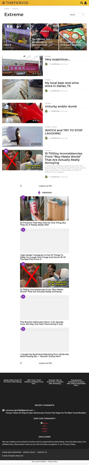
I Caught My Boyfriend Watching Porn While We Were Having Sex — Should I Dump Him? (44, 355)
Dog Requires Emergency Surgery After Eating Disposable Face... (76, 382)
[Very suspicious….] (22, 66)
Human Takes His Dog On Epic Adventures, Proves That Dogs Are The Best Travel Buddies (46, 413)
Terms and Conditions (11, 452)
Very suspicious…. (57, 59)
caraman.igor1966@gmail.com (19, 410)
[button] (3, 3)
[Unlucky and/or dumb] (22, 113)
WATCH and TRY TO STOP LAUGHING (63, 132)
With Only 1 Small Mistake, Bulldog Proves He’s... (33, 382)
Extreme (48, 56)
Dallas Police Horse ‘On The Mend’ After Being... (12, 381)
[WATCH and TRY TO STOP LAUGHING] (22, 136)
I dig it (7, 44)
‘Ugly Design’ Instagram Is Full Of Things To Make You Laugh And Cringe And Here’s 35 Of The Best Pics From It (43, 257)
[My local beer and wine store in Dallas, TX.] (22, 89)
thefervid (17, 3)
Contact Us (42, 452)
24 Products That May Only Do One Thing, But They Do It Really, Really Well (43, 224)
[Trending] (6, 151)
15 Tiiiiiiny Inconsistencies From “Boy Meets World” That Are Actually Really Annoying (63, 158)
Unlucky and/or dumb (61, 106)
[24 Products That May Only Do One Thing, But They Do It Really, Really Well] (44, 208)
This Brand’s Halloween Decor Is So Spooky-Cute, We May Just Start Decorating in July (42, 323)
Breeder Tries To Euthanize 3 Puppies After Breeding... (55, 382)
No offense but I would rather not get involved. (42, 42)
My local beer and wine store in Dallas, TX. (62, 84)
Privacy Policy (29, 452)
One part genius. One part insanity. (71, 43)
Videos (54, 127)
